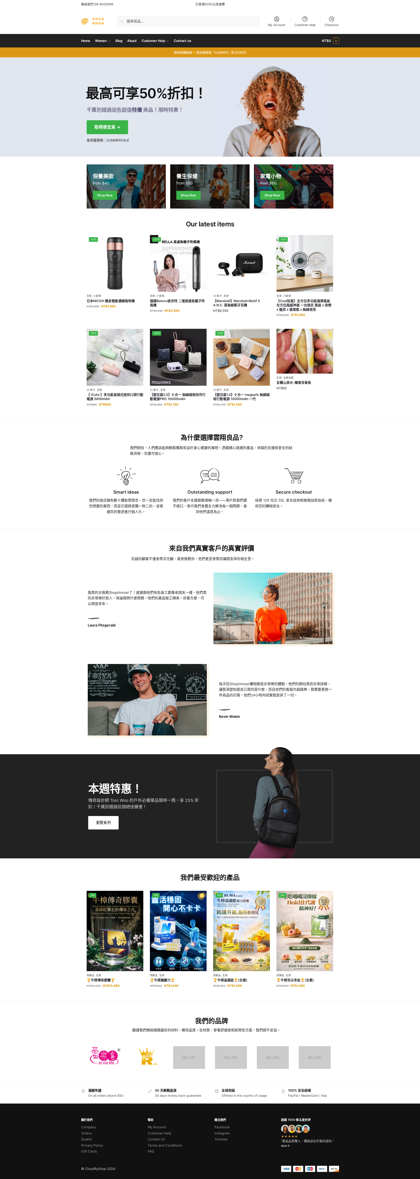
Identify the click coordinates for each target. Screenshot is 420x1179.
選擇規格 (178, 320)
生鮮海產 (288, 377)
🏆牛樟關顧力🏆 (162, 980)
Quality (86, 1139)
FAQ (151, 1151)
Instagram (222, 1133)
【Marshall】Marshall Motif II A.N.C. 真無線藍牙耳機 (236, 303)
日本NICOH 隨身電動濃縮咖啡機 (111, 301)
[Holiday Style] (210, 186)
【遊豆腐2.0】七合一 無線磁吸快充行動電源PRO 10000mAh (177, 397)
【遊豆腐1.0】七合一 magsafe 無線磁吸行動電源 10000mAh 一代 (241, 397)
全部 (89, 295)
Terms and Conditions (165, 1145)
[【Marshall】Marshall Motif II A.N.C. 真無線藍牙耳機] (241, 263)
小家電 (97, 295)
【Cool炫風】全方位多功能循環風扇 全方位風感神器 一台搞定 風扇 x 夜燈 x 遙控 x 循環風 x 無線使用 (303, 305)
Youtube (221, 1139)
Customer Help (305, 25)
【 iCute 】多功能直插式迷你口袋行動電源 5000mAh (115, 397)
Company (88, 1127)
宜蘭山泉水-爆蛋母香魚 (293, 382)
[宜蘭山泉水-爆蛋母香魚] (304, 351)
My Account (276, 25)
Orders (86, 1133)
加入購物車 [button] (115, 316)
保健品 (90, 975)
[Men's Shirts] (126, 186)
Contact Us (156, 1139)
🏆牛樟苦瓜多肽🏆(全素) (295, 980)
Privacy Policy (92, 1145)
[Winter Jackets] (293, 186)
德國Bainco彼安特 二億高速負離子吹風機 (177, 303)
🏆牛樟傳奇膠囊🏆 (101, 980)
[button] (330, 40)
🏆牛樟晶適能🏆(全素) (230, 980)
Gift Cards (89, 1151)
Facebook (222, 1127)
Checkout (331, 25)
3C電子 (217, 295)
